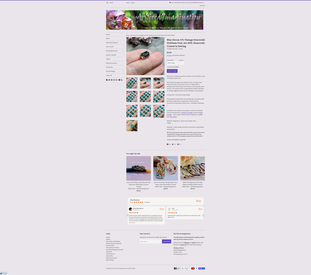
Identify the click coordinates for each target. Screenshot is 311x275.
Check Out (202, 5)
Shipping (169, 55)
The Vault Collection (112, 43)
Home (108, 38)
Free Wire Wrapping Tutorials (114, 249)
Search (108, 34)
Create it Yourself (115, 55)
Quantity (181, 60)
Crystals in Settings (186, 112)
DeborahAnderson (138, 208)
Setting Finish (170, 60)
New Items (173, 117)
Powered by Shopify (130, 268)
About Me (109, 75)
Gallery (108, 59)
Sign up (133, 2)
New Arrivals (115, 47)
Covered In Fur (110, 254)
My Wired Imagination (120, 268)
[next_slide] (203, 215)
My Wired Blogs (115, 71)
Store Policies (110, 260)
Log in (127, 2)
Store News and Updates (113, 241)
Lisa (173, 208)
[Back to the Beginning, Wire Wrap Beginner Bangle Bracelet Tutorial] (192, 168)
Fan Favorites (110, 245)
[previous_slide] (127, 215)
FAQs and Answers (111, 63)
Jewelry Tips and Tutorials (113, 243)
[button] (132, 222)
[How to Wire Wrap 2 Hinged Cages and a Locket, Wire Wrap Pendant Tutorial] (165, 168)
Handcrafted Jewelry (115, 51)
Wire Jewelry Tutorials (112, 247)
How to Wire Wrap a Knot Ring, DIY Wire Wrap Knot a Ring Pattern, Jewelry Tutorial (138, 184)
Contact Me (109, 67)
